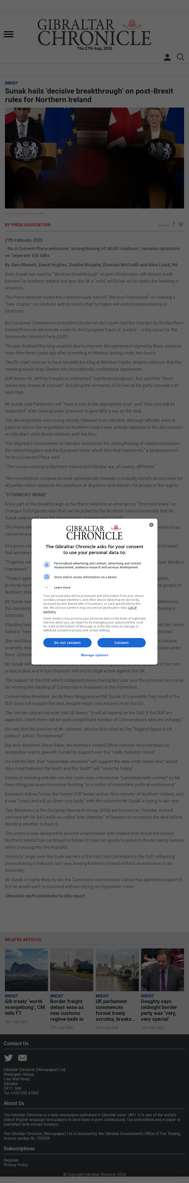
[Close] (151, 525)
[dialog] (95, 592)
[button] (94, 587)
